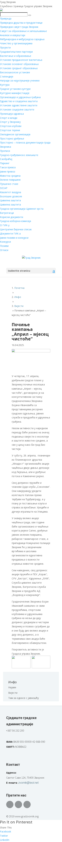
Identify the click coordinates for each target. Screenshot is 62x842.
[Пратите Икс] (18, 804)
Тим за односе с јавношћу (23, 698)
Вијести (12, 692)
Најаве (12, 687)
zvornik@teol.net (28, 782)
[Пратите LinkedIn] (27, 804)
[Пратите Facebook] (9, 804)
